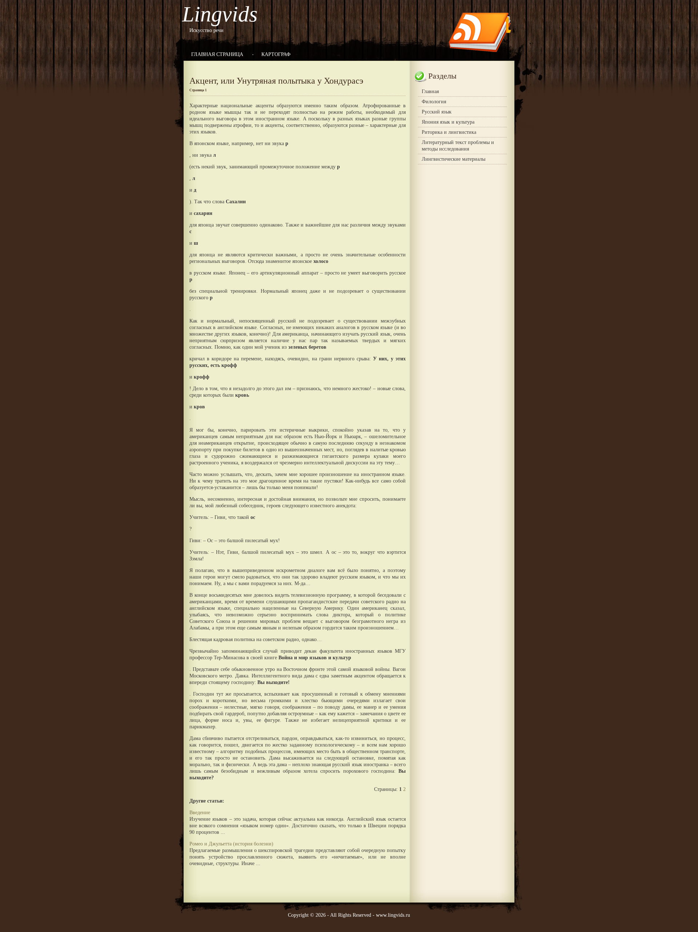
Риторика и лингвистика (449, 132)
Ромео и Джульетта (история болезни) (231, 844)
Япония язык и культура (448, 122)
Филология (434, 101)
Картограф (275, 54)
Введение (199, 812)
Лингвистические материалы (453, 159)
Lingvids (219, 14)
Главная (430, 91)
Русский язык (437, 112)
